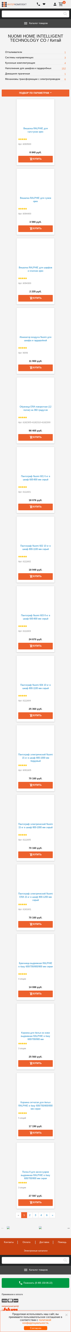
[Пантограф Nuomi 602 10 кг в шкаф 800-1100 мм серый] (35, 529)
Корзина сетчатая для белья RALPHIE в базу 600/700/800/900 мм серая (35, 1105)
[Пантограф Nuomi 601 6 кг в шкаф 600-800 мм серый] (35, 460)
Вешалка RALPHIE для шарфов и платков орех (35, 269)
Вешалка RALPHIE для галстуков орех (35, 130)
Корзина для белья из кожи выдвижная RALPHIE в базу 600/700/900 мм (35, 1036)
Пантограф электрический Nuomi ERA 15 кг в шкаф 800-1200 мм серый (35, 896)
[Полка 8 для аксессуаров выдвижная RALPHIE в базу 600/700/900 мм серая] (35, 1155)
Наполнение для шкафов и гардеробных (28, 68)
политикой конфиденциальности (36, 1321)
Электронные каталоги (35, 1250)
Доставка (44, 1242)
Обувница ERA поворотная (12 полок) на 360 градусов (35, 408)
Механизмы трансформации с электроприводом (32, 79)
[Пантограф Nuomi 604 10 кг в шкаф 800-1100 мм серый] (35, 669)
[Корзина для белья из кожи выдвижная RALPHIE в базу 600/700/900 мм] (35, 1016)
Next (68, 1227)
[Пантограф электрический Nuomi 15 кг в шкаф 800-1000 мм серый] (35, 808)
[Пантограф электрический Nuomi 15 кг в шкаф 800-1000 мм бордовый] (35, 738)
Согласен (35, 1328)
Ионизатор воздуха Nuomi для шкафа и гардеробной (35, 339)
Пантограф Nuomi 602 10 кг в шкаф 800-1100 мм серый (35, 547)
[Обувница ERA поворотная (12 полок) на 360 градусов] (35, 390)
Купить (37, 993)
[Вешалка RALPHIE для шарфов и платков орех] (35, 251)
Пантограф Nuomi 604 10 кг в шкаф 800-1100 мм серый (35, 687)
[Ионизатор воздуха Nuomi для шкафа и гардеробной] (35, 321)
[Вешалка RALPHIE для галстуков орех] (35, 112)
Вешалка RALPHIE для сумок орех (35, 200)
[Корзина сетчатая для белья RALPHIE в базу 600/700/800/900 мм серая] (35, 1086)
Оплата (26, 1242)
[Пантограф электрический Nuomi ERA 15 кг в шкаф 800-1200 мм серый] (35, 877)
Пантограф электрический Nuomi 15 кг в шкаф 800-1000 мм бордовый (35, 757)
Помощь (62, 1242)
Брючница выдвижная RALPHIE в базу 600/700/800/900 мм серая (35, 965)
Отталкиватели (13, 52)
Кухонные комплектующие (20, 62)
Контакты (9, 1242)
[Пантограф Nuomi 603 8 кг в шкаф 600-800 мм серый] (35, 599)
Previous (2, 1227)
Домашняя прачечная (17, 73)
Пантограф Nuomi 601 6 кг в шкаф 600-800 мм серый (35, 478)
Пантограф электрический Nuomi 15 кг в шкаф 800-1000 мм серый (35, 826)
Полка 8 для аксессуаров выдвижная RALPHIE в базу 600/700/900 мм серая (35, 1175)
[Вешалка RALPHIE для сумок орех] (35, 182)
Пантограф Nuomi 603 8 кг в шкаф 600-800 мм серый (35, 617)
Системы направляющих (19, 57)
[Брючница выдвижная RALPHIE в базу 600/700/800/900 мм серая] (35, 947)
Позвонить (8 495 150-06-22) (37, 1282)
